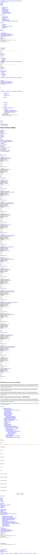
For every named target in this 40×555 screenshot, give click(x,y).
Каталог (1, 497)
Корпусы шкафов (9, 428)
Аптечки (5, 421)
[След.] (0, 377)
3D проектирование (5, 11)
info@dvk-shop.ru (3, 38)
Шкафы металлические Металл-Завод (8, 518)
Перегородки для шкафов (12, 432)
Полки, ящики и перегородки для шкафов (13, 431)
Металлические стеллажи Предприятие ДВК (9, 522)
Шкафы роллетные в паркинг (11, 417)
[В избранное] (1, 163)
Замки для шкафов (9, 436)
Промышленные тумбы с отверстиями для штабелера (11, 523)
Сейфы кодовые (5, 520)
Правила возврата (5, 19)
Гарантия (3, 18)
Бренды (3, 25)
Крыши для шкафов (9, 434)
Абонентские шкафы (7, 414)
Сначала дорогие (3, 149)
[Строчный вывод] (1, 152)
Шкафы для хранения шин (10, 416)
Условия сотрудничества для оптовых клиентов (8, 513)
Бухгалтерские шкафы (8, 411)
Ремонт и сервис (5, 10)
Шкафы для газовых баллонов (9, 418)
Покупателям (2, 507)
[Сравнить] (1, 164)
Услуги (1, 500)
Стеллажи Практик (5, 524)
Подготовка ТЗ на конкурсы (7, 13)
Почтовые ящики (7, 422)
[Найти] (1, 56)
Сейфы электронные (5, 525)
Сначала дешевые (3, 148)
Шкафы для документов (8, 409)
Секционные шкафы (7, 424)
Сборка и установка (5, 9)
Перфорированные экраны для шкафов (12, 435)
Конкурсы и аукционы (6, 20)
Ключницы (6, 423)
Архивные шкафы (7, 410)
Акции (1, 498)
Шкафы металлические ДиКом (7, 517)
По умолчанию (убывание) (4, 151)
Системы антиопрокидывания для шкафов (13, 437)
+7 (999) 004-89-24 (5, 35)
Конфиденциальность (4, 551)
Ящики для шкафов (11, 433)
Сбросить (22, 493)
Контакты (4, 27)
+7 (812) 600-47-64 (5, 33)
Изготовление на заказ (6, 12)
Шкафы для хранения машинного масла (11, 419)
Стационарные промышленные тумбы (8, 521)
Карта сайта (2, 550)
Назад (6, 93)
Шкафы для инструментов (8, 413)
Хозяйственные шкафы (8, 420)
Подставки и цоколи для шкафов (11, 429)
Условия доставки (5, 17)
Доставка (3, 7)
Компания (2, 501)
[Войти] (0, 86)
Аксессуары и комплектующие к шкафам (11, 426)
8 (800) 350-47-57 (6, 34)
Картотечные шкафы (7, 412)
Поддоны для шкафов (9, 430)
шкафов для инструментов (4, 404)
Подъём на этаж (5, 8)
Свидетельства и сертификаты (7, 26)
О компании (4, 24)
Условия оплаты (5, 16)
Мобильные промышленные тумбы (8, 519)
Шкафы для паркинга (7, 415)
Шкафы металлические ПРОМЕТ (8, 516)
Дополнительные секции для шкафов (12, 427)
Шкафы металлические (7, 408)
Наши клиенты (2, 505)
